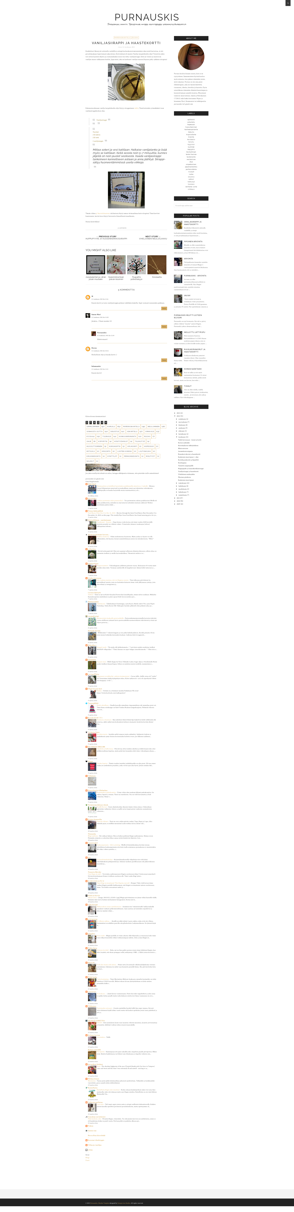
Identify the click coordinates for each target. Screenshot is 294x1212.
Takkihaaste (101, 604)
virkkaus (149, 431)
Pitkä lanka (92, 977)
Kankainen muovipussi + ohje (188, 457)
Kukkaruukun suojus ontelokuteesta (109, 907)
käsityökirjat (121, 441)
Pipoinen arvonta (193, 242)
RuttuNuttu (92, 1088)
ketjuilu (91, 451)
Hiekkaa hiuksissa (103, 536)
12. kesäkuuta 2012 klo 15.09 (100, 317)
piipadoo (91, 934)
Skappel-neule (102, 647)
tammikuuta (183, 495)
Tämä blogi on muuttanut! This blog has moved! (113, 883)
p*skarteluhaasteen (103, 213)
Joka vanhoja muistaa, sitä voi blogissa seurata (113, 580)
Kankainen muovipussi (186, 480)
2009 (179, 504)
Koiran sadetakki (193, 369)
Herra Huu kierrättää (96, 1135)
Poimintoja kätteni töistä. (98, 805)
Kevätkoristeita (102, 734)
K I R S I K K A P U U (96, 881)
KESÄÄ (99, 1023)
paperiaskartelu (122, 37)
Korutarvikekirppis (96, 1140)
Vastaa (164, 308)
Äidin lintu (92, 948)
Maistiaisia (92, 1081)
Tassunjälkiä (93, 703)
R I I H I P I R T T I (95, 718)
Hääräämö (92, 484)
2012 (178, 416)
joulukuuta (182, 419)
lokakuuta (182, 425)
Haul (98, 1066)
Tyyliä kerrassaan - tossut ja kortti (189, 440)
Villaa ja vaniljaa (94, 1145)
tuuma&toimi (93, 616)
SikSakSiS (92, 660)
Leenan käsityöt (94, 593)
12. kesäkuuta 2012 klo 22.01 (105, 335)
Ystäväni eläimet (103, 821)
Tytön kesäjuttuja (103, 979)
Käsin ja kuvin (94, 895)
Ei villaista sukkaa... (104, 921)
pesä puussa (92, 919)
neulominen (154, 426)
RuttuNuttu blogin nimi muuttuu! (108, 1090)
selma (90, 1150)
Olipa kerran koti (95, 689)
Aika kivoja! (93, 905)
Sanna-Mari (96, 314)
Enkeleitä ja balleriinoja (105, 749)
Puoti (88, 1160)
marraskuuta (183, 422)
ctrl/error (92, 992)
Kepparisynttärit (102, 565)
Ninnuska (92, 834)
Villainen (92, 776)
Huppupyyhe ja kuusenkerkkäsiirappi (191, 469)
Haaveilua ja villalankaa (97, 790)
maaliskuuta (183, 489)
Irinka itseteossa (94, 578)
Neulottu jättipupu (194, 332)
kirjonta (106, 451)
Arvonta (188, 259)
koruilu (111, 426)
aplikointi (132, 446)
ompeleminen (93, 426)
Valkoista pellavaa (95, 1102)
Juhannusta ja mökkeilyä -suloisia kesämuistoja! (113, 676)
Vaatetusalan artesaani (104, 1008)
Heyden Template (103, 1203)
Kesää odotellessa (103, 705)
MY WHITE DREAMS (96, 747)
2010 (178, 501)
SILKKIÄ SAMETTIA (96, 1021)
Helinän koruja (94, 631)
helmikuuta (183, 492)
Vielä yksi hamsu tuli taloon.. (107, 965)
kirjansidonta (94, 456)
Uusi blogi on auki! (94, 874)
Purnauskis (147, 17)
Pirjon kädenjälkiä (95, 511)
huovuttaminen (94, 446)
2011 (178, 498)
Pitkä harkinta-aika (95, 1119)
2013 (178, 413)
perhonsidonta (131, 456)
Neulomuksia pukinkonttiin (106, 792)
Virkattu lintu (93, 732)
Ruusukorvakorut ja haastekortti (189, 454)
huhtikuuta (183, 486)
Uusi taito (100, 1104)
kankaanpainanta (127, 436)
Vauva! (187, 296)
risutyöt (150, 456)
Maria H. (91, 963)
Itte (89, 857)
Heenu (94, 348)
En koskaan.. (101, 994)
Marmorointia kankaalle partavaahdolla (110, 618)
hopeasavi (149, 446)
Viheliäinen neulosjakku (186, 474)
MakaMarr (92, 645)
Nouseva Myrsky (94, 872)
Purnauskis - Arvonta (195, 276)
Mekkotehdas (93, 602)
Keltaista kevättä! (103, 950)
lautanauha (145, 451)
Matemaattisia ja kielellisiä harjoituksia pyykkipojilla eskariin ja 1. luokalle (122, 486)
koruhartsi (115, 446)
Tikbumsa (92, 1006)
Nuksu (90, 1126)
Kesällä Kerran (102, 807)
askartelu (132, 431)
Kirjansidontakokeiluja (105, 859)
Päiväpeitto (101, 1052)
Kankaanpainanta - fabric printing (108, 845)
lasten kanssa (124, 451)
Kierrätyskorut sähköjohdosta (188, 446)
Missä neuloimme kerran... (98, 535)
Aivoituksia (101, 1037)
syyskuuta (182, 428)
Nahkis (99, 691)
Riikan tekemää (94, 1050)
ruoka (135, 37)
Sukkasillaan (93, 564)
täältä (136, 108)
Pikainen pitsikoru (184, 477)
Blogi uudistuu (93, 836)
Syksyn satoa (92, 897)
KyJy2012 (91, 436)
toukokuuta (183, 483)
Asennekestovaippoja (185, 451)
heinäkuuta (183, 434)
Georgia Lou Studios (124, 1203)
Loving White (93, 674)
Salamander (96, 366)
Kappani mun (101, 662)
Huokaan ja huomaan (104, 720)
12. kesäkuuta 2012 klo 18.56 (100, 351)
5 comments (122, 228)
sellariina (92, 549)
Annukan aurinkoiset (97, 1117)
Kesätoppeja (182, 463)
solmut (90, 461)
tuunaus (106, 436)
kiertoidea (92, 498)
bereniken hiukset (95, 1064)
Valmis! (91, 595)
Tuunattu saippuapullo (185, 466)
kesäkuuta (182, 437)
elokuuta (182, 431)
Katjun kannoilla (95, 819)
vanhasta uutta (95, 431)
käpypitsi (102, 441)
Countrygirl (93, 843)
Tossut (188, 386)
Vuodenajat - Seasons (104, 522)
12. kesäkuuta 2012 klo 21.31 (100, 369)
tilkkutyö (140, 441)
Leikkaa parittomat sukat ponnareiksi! (110, 500)
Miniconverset (183, 448)
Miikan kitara (93, 1079)
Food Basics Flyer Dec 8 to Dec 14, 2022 (102, 513)
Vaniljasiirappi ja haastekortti (188, 471)
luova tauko (101, 936)
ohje (89, 441)
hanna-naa (92, 1131)
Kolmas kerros (94, 1035)
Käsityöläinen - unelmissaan (99, 520)
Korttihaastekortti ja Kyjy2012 (188, 460)
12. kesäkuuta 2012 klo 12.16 (100, 299)
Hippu (90, 761)
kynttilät (112, 456)
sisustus (114, 431)
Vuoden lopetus (102, 763)
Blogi (87, 1158)
